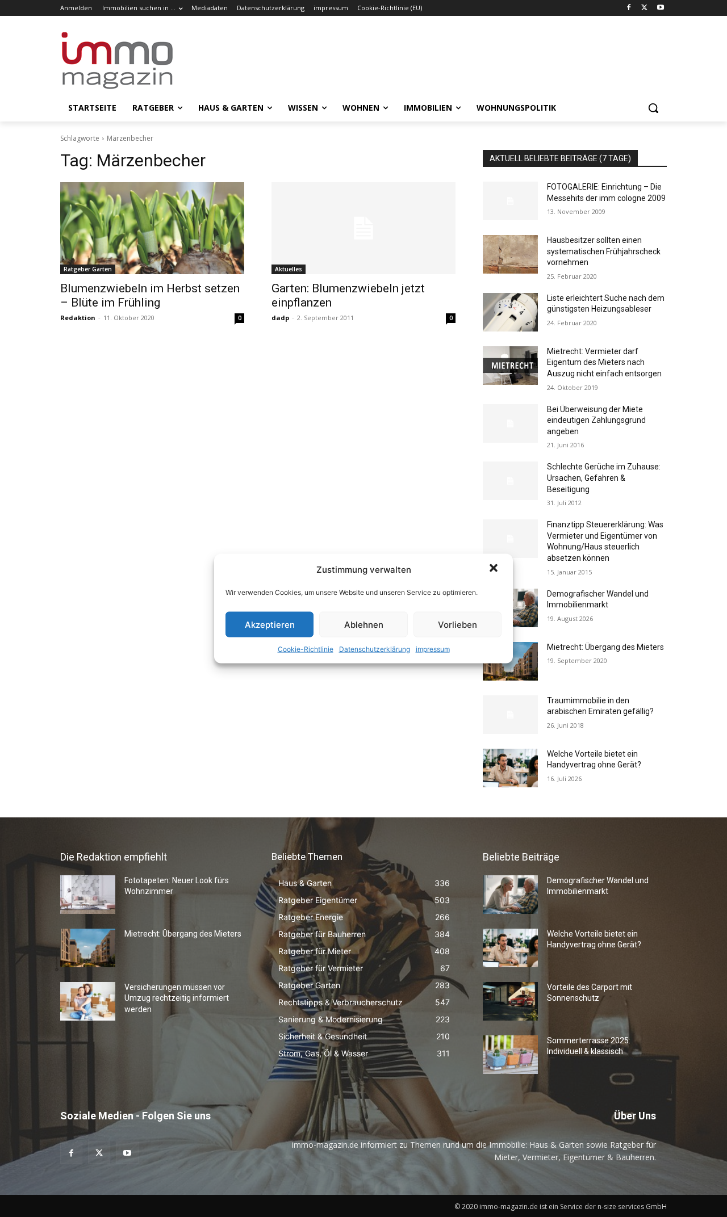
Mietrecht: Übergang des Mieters (605, 647)
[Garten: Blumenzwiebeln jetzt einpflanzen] (363, 228)
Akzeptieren (270, 624)
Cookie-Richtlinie (305, 649)
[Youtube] (660, 8)
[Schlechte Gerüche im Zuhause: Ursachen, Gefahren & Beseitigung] (510, 480)
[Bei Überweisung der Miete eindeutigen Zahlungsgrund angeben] (510, 423)
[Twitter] (644, 8)
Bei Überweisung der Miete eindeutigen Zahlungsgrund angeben (596, 420)
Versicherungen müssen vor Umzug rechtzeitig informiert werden (176, 998)
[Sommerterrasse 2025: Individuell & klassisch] (510, 1054)
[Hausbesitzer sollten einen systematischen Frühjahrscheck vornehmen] (510, 254)
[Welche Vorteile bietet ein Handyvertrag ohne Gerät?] (510, 768)
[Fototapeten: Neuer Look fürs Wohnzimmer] (87, 894)
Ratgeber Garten (88, 269)
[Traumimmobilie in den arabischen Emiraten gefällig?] (510, 714)
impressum (433, 649)
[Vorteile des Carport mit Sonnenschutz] (510, 1001)
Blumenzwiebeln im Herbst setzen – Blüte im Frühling (150, 295)
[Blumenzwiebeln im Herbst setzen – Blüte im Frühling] (152, 228)
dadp (280, 317)
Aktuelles (288, 269)
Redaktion (77, 317)
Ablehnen (363, 624)
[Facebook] (629, 8)
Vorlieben (457, 624)
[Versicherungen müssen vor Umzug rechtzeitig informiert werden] (87, 1001)
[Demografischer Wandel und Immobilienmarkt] (510, 894)
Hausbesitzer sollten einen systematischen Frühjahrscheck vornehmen (604, 251)
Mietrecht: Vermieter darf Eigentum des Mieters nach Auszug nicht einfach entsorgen (604, 362)
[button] (495, 569)
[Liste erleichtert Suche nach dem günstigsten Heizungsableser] (510, 312)
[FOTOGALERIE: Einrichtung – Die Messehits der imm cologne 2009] (510, 201)
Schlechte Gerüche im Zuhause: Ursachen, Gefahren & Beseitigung (604, 477)
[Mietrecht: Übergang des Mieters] (87, 948)
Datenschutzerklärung (374, 649)
